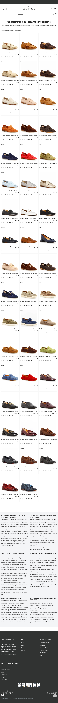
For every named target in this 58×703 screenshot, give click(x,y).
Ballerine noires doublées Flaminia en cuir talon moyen (48, 246)
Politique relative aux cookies (22, 698)
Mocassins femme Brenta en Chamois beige (10, 108)
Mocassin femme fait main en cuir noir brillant (10, 439)
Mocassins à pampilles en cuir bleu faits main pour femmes (10, 466)
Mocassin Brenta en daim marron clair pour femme (48, 108)
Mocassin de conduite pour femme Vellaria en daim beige (29, 301)
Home (2, 633)
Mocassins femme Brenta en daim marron (29, 135)
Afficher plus (29, 504)
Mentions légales (30, 698)
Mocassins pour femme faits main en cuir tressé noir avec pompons (48, 466)
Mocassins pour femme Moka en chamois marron (29, 52)
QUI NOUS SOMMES (45, 642)
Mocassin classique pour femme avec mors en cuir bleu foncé (10, 246)
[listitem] (47, 693)
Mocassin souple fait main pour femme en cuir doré (48, 190)
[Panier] (54, 9)
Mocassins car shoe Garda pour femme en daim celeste (10, 384)
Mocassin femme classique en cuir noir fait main (10, 218)
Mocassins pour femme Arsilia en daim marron (29, 80)
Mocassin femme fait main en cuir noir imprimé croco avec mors (10, 411)
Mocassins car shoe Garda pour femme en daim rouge (29, 384)
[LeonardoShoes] (7, 692)
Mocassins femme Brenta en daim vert (48, 163)
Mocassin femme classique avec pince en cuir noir (48, 218)
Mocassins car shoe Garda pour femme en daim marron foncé (29, 356)
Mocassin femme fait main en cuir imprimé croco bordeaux (48, 411)
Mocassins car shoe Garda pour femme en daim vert (48, 356)
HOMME (22, 642)
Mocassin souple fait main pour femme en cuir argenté (29, 190)
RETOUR (3, 677)
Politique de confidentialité (12, 698)
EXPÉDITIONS (4, 672)
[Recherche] (6, 9)
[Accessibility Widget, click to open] (2, 695)
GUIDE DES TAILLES (5, 669)
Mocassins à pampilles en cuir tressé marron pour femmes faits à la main (29, 466)
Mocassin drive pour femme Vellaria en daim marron (48, 301)
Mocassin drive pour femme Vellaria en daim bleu (29, 328)
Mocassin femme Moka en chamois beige (10, 52)
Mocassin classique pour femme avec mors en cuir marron (29, 246)
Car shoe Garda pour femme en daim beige (48, 328)
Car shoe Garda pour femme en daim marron (10, 356)
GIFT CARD (23, 650)
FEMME (22, 645)
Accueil (2, 30)
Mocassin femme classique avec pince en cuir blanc (29, 218)
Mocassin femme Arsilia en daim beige (10, 80)
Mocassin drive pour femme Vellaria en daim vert (10, 328)
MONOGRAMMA (5, 679)
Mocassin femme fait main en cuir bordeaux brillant (29, 439)
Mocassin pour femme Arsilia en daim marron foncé (48, 80)
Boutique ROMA (44, 650)
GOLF (22, 647)
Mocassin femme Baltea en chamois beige (10, 273)
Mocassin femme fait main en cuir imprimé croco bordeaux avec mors (48, 384)
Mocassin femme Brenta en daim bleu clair (10, 190)
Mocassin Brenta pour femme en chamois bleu (10, 163)
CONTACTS (4, 667)
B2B (41, 655)
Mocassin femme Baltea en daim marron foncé (48, 273)
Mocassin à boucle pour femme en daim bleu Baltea (10, 301)
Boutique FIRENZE (44, 647)
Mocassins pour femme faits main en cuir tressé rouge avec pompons (10, 494)
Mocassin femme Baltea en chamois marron (29, 273)
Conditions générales (4, 698)
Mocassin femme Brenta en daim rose (29, 108)
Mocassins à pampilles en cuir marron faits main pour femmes (48, 439)
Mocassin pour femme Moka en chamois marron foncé (48, 52)
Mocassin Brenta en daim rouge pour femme (29, 163)
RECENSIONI (43, 652)
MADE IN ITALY (43, 645)
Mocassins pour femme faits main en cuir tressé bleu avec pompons (29, 494)
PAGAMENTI (4, 674)
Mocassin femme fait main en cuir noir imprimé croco (29, 411)
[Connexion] (51, 9)
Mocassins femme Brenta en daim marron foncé (48, 135)
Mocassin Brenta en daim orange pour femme (10, 135)
